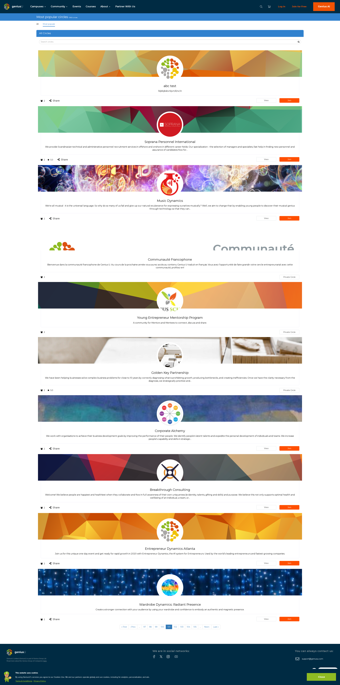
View (266, 100)
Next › (207, 627)
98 (150, 627)
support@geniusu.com (312, 659)
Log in (281, 6)
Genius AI (324, 6)
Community (58, 6)
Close (321, 677)
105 (194, 627)
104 (188, 627)
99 (156, 627)
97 (144, 627)
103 (181, 627)
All (37, 24)
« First (124, 627)
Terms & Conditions (23, 681)
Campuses (37, 6)
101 (168, 627)
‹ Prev (133, 627)
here (45, 661)
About (104, 6)
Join (289, 100)
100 (162, 627)
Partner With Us (125, 6)
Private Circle (289, 277)
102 (175, 627)
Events (77, 6)
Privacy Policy (40, 681)
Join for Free (299, 6)
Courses (91, 6)
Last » (216, 627)
